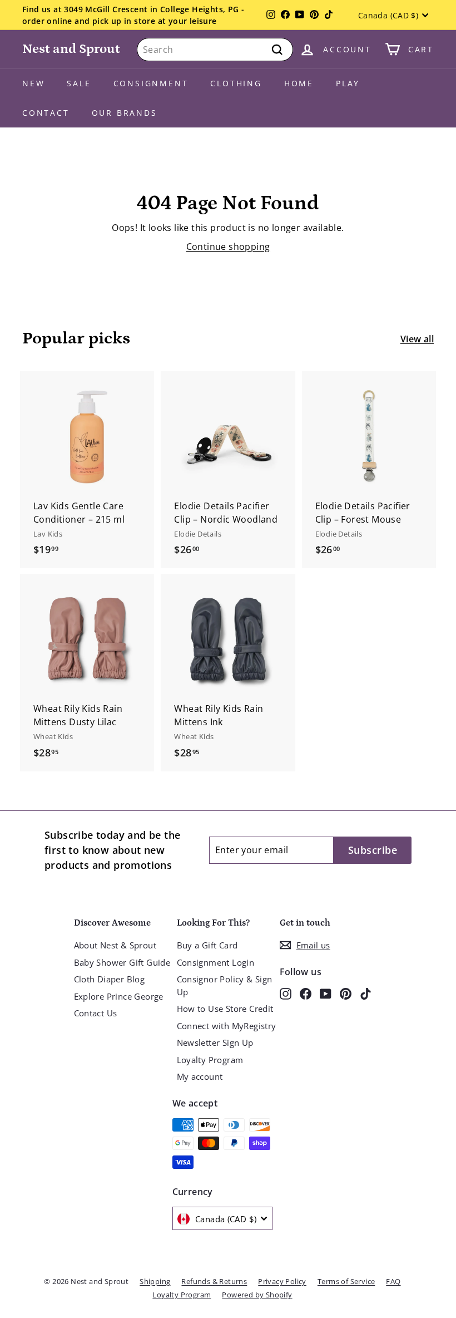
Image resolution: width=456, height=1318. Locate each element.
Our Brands (124, 112)
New (33, 83)
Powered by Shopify (257, 1295)
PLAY (348, 83)
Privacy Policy (282, 1281)
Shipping (155, 1281)
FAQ (393, 1281)
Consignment (151, 83)
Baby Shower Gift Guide (122, 962)
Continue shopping (228, 246)
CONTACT (46, 112)
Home (299, 83)
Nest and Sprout (71, 48)
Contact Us (95, 1013)
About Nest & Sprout (115, 945)
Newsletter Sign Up (215, 1042)
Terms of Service (346, 1281)
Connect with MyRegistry (226, 1025)
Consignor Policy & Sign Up (224, 985)
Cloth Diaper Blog (109, 979)
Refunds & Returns (214, 1281)
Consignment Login (216, 962)
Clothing (235, 83)
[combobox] (215, 49)
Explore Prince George (118, 996)
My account (200, 1076)
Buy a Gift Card (207, 945)
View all (417, 339)
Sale (79, 83)
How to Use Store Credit (225, 1008)
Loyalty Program (210, 1059)
